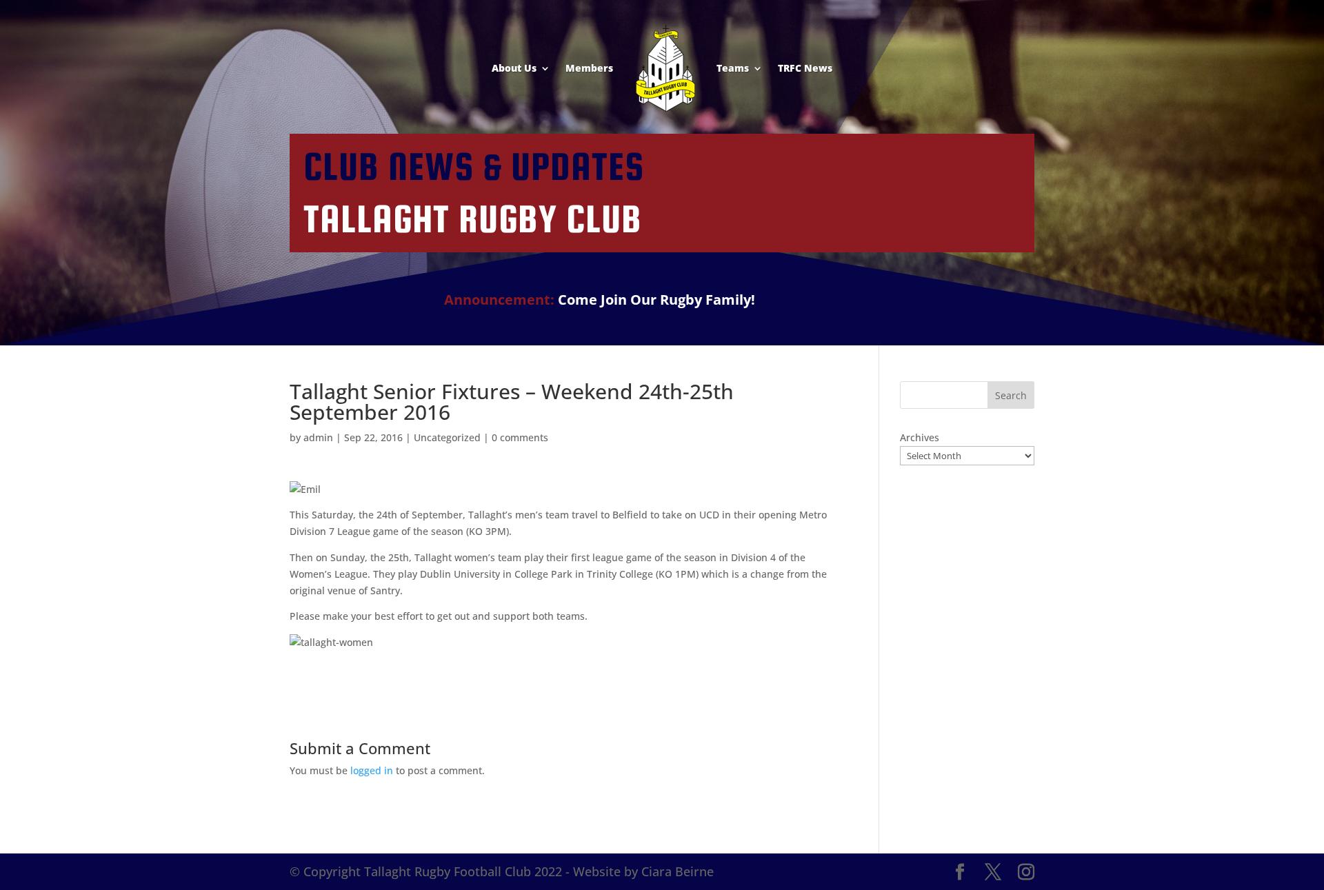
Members (589, 67)
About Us (514, 67)
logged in (371, 770)
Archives (919, 437)
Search (1011, 395)
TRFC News (805, 67)
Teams (732, 67)
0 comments (520, 437)
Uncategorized (447, 437)
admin (318, 437)
